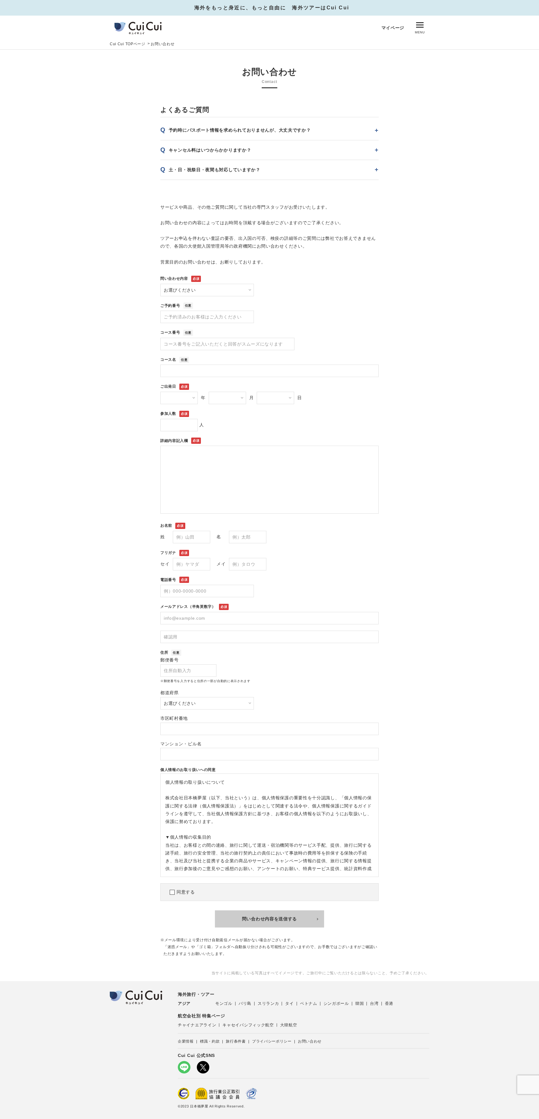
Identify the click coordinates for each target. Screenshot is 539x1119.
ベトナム (308, 1003)
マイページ (393, 27)
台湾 (374, 1003)
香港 (389, 1003)
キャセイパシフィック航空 (248, 1025)
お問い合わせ (310, 1041)
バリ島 (245, 1003)
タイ (289, 1003)
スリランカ (268, 1003)
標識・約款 (210, 1041)
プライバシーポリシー (272, 1041)
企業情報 (186, 1041)
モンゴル (223, 1003)
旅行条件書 (236, 1041)
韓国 (359, 1003)
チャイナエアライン (197, 1025)
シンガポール (336, 1003)
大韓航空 (288, 1025)
